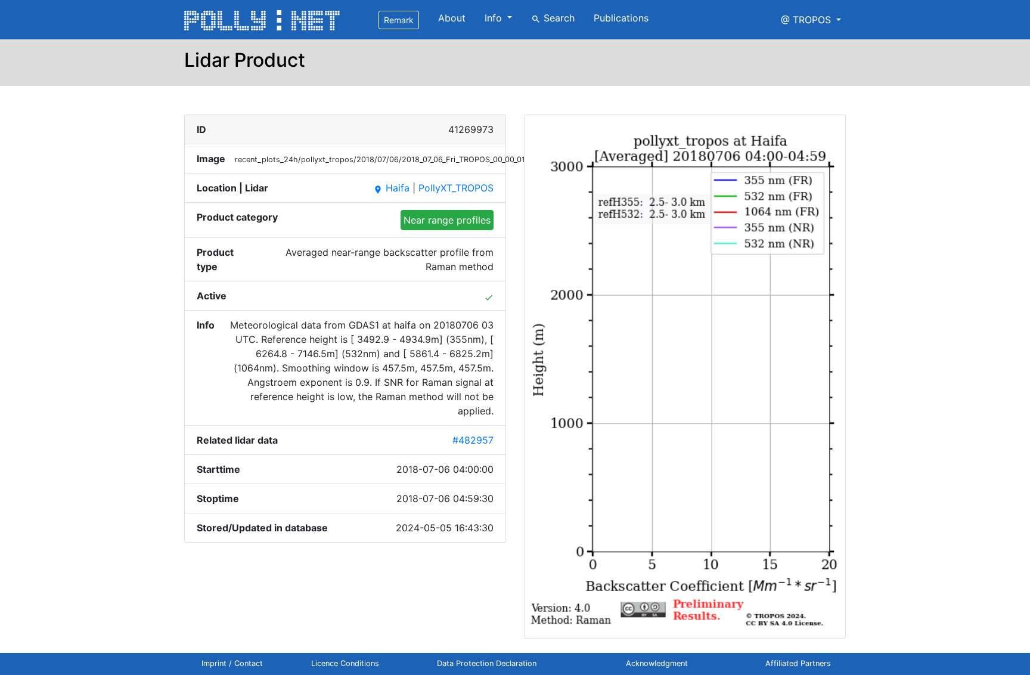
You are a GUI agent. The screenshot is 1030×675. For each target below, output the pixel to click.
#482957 (473, 440)
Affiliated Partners (798, 663)
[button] (811, 20)
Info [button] (495, 18)
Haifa (391, 188)
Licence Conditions (345, 663)
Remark (399, 20)
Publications (621, 18)
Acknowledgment (657, 663)
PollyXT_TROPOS (456, 188)
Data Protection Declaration (486, 663)
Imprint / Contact (232, 663)
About (452, 18)
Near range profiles (447, 220)
